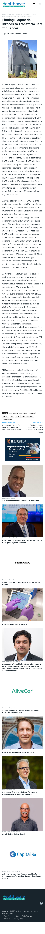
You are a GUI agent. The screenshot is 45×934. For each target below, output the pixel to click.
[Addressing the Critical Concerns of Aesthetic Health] (22, 562)
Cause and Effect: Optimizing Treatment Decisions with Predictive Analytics (19, 793)
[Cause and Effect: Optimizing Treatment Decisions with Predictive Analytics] (22, 772)
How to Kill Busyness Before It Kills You (19, 752)
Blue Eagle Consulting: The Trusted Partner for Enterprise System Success (22, 541)
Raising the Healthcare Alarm (14, 624)
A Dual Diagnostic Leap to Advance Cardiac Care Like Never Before (20, 711)
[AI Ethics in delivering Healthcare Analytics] (22, 481)
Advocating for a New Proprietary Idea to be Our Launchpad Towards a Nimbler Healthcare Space (21, 876)
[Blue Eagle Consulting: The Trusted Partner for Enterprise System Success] (22, 520)
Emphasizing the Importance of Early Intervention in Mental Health (34, 428)
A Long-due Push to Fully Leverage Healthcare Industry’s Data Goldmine (11, 427)
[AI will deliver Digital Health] (22, 814)
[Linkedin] (41, 903)
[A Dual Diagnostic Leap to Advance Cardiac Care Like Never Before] (22, 691)
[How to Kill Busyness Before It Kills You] (22, 733)
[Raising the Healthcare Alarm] (22, 604)
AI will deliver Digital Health (13, 834)
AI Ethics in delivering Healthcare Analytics (20, 500)
